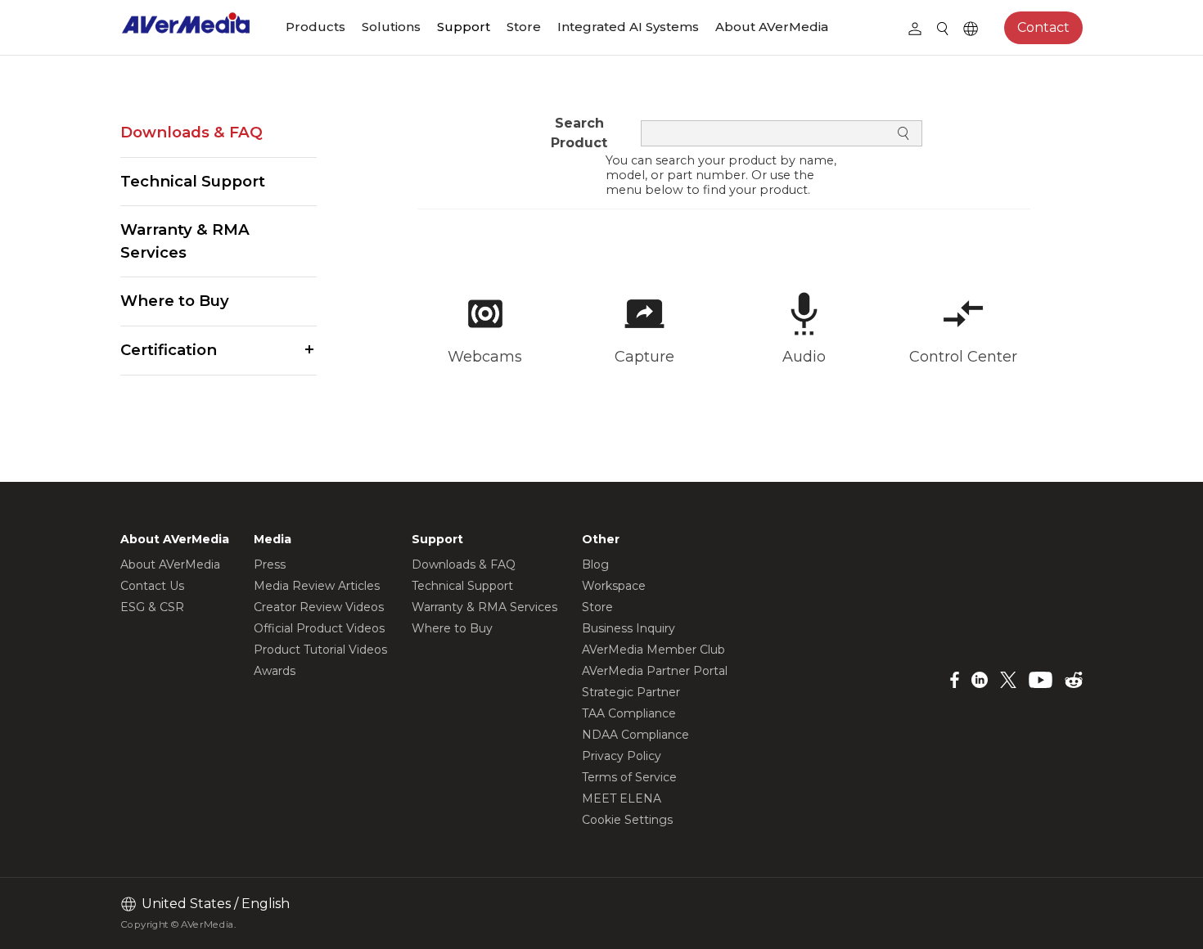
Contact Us (152, 585)
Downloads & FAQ (191, 132)
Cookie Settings (627, 819)
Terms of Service (629, 777)
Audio (804, 357)
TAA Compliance (629, 713)
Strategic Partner (631, 692)
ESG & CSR (152, 607)
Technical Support (192, 181)
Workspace (614, 585)
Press (270, 564)
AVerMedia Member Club (653, 649)
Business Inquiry (628, 628)
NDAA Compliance (635, 734)
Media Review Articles (317, 585)
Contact (1043, 27)
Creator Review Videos (319, 607)
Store (524, 26)
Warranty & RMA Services (185, 241)
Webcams (485, 357)
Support (463, 26)
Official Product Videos (319, 628)
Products (315, 26)
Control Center (963, 357)
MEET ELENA (621, 798)
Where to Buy (174, 300)
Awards (274, 670)
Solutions (391, 26)
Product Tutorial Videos (320, 649)
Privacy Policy (621, 756)
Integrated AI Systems (628, 26)
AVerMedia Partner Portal (655, 670)
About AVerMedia (771, 26)
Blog (595, 564)
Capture (644, 357)
